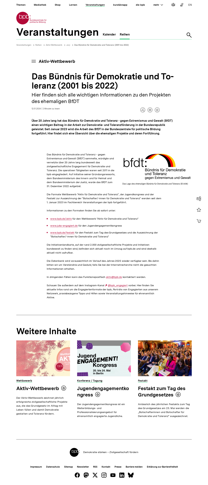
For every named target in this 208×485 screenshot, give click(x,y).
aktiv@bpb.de (114, 277)
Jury (68, 45)
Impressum (36, 466)
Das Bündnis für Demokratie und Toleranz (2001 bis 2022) (101, 45)
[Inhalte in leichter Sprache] (173, 5)
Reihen (38, 45)
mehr (158, 4)
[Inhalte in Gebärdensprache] (182, 5)
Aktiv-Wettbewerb (54, 45)
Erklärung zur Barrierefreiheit (162, 466)
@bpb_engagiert (118, 285)
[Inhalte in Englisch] (190, 5)
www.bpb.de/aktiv (61, 218)
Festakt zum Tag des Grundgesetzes (161, 391)
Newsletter (83, 466)
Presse (117, 466)
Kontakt (106, 466)
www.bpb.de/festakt (62, 232)
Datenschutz (53, 466)
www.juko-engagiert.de (64, 225)
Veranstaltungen (23, 45)
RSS (95, 466)
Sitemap (68, 466)
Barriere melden (134, 466)
